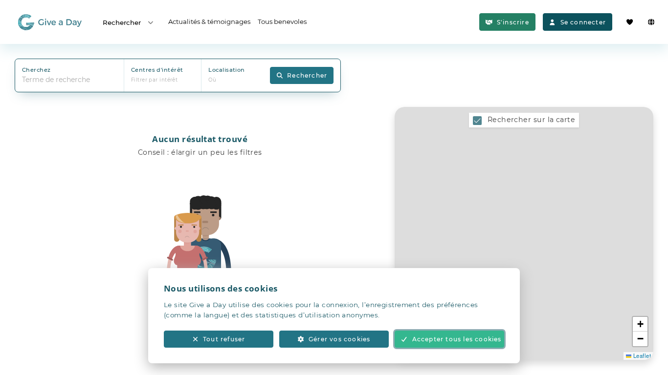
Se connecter (583, 22)
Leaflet (641, 355)
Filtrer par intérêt (154, 80)
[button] (640, 324)
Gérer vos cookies (339, 339)
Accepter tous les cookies (457, 339)
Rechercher (122, 22)
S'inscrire (513, 22)
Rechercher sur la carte (531, 119)
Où (212, 80)
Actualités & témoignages (209, 21)
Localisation (226, 69)
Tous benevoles (282, 21)
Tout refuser (224, 339)
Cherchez (36, 69)
